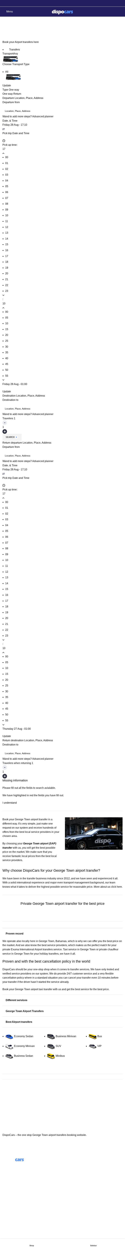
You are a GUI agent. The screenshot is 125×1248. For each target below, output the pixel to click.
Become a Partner (75, 1183)
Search (10, 437)
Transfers (14, 49)
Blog (67, 1170)
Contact (6, 1198)
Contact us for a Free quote (62, 918)
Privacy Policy (10, 1210)
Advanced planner (42, 116)
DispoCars (8, 969)
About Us (70, 1164)
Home (5, 29)
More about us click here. (108, 886)
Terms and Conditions (15, 1204)
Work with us (72, 1176)
